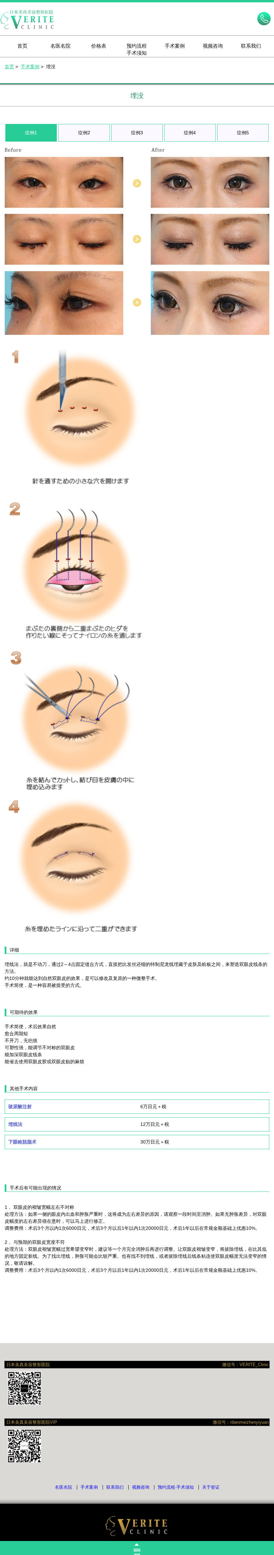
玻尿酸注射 (20, 1106)
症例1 (31, 132)
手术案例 (175, 46)
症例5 (243, 132)
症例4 (190, 132)
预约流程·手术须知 (176, 1487)
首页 (22, 46)
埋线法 (15, 1124)
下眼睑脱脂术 (22, 1142)
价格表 (98, 46)
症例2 (84, 132)
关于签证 (211, 1487)
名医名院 (60, 46)
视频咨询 (213, 46)
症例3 (137, 132)
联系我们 (251, 46)
